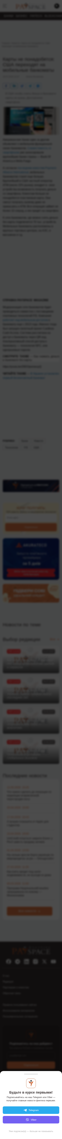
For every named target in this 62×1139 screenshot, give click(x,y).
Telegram (34, 1110)
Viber (34, 1119)
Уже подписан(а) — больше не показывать (31, 1131)
